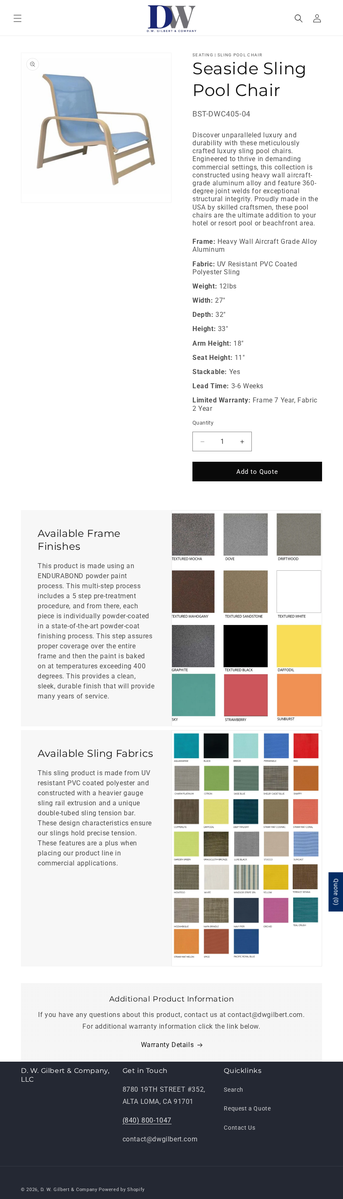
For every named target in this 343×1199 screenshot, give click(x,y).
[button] (17, 18)
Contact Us (239, 1127)
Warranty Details (167, 1045)
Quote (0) (336, 891)
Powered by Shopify (122, 1189)
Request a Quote (247, 1108)
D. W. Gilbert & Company (69, 1189)
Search (233, 1089)
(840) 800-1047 (147, 1120)
